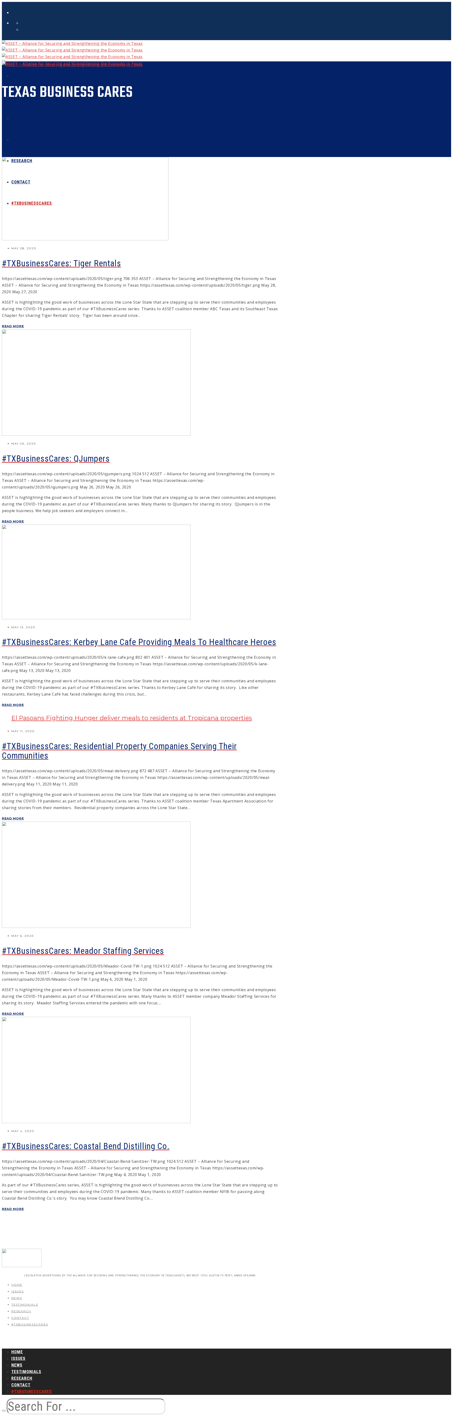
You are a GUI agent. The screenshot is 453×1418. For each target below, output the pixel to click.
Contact (20, 1318)
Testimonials (24, 1304)
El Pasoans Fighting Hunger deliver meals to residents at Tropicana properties (131, 718)
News (16, 1298)
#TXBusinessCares (29, 1324)
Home (16, 1284)
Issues (17, 1291)
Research (21, 1311)
